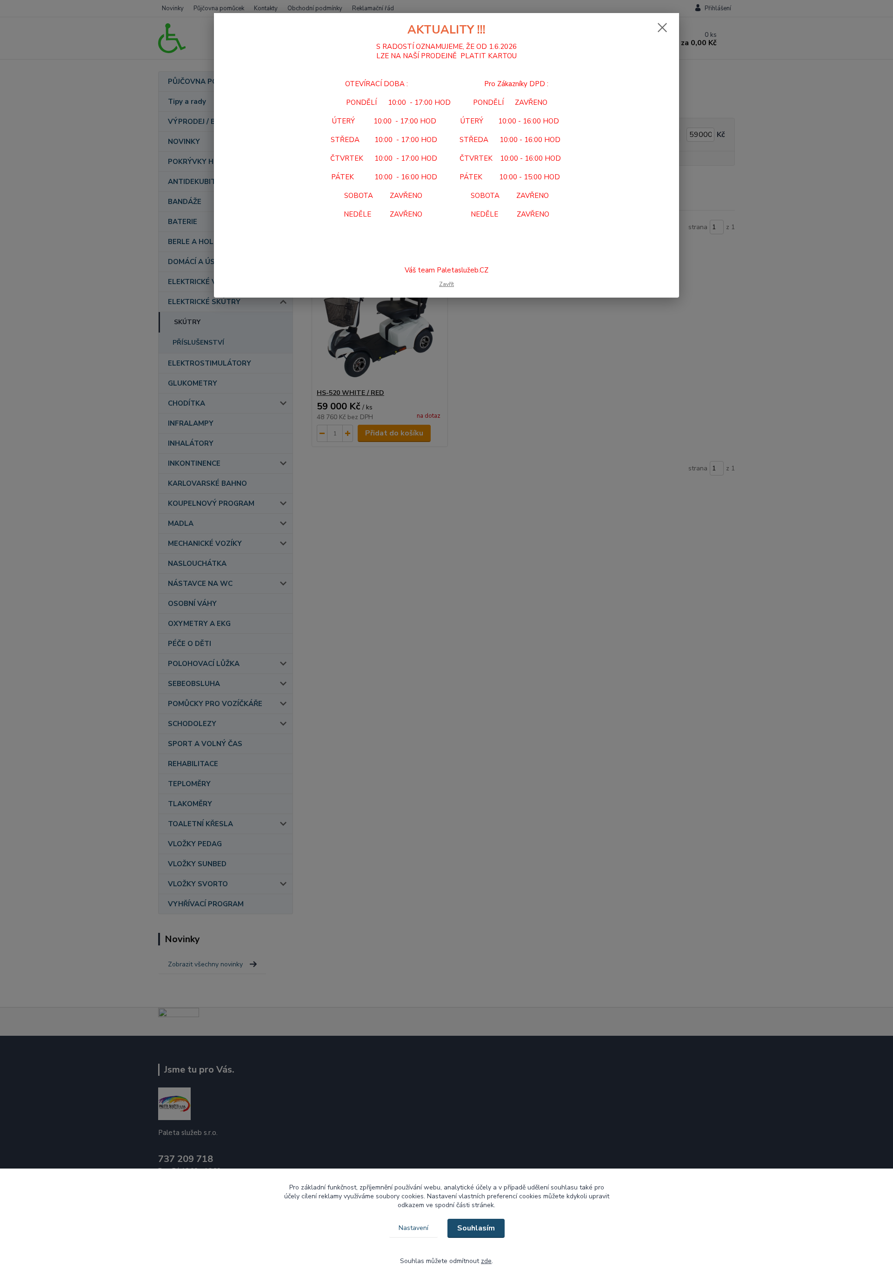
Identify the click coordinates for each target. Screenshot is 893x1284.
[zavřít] (662, 27)
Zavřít (446, 284)
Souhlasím (476, 1228)
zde (486, 1261)
